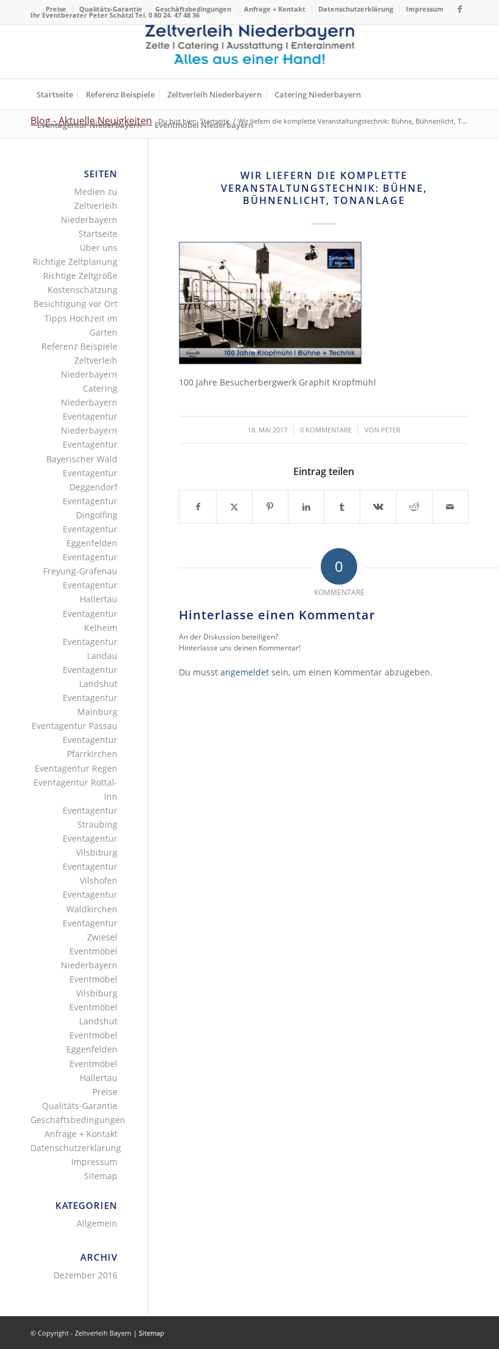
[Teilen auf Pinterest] (270, 506)
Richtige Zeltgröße (80, 275)
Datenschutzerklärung (355, 8)
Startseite (98, 233)
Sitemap (100, 1176)
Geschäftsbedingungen (193, 8)
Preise (56, 8)
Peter (390, 429)
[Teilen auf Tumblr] (342, 506)
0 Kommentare (326, 429)
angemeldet (244, 672)
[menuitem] (56, 9)
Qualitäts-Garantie (110, 8)
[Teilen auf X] (234, 506)
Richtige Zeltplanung (75, 261)
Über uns (98, 247)
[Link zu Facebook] (459, 9)
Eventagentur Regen (76, 768)
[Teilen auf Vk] (378, 506)
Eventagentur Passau (74, 725)
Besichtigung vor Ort (75, 303)
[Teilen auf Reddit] (414, 506)
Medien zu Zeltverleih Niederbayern (89, 205)
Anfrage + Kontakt (274, 8)
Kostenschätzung (82, 289)
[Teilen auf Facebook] (197, 506)
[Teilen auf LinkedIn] (306, 506)
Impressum (425, 8)
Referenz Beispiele (79, 346)
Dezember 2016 (85, 1275)
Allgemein (97, 1223)
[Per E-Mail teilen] (450, 506)
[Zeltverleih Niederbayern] (250, 52)
